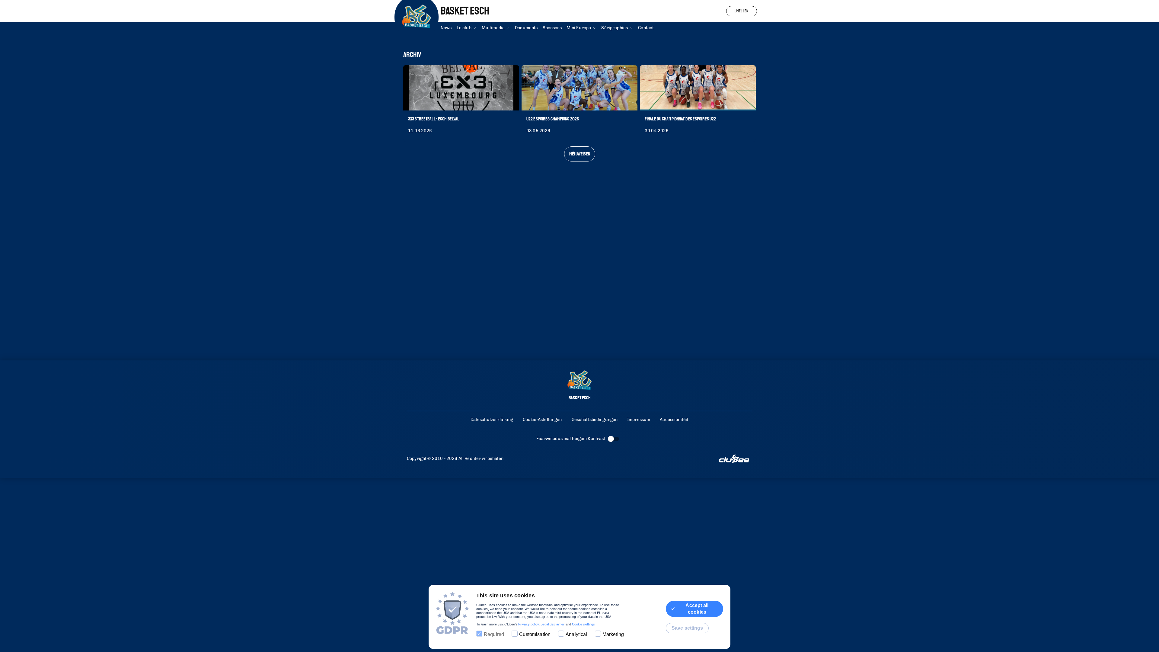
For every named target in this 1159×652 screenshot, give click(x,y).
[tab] (449, 28)
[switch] (611, 439)
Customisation (535, 634)
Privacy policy (528, 624)
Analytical (576, 634)
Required (494, 634)
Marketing (613, 634)
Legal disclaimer (552, 624)
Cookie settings (583, 624)
